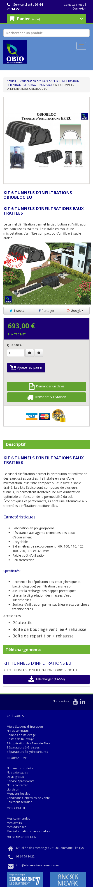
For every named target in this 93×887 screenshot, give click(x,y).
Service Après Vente (21, 781)
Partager (47, 310)
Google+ (77, 310)
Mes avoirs (14, 823)
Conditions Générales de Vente (28, 798)
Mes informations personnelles (28, 831)
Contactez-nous (74, 5)
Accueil (11, 81)
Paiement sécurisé (19, 802)
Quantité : (15, 345)
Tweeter (19, 310)
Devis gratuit (15, 777)
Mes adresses (16, 827)
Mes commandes (18, 818)
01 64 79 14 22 (25, 856)
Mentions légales (18, 793)
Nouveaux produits (20, 768)
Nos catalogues (17, 772)
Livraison (13, 789)
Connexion (79, 8)
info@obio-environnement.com (37, 865)
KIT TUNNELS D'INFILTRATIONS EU (37, 663)
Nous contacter (17, 785)
